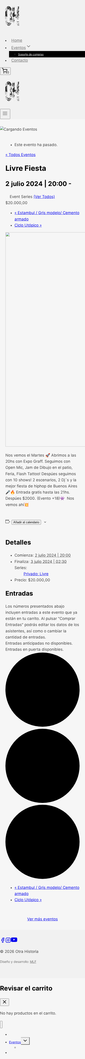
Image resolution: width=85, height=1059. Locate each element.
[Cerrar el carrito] (4, 1002)
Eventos (15, 1042)
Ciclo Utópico (28, 225)
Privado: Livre (36, 574)
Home (16, 40)
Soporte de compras (31, 54)
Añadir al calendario (26, 522)
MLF (33, 962)
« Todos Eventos (20, 154)
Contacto (19, 60)
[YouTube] (14, 941)
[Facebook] (2, 941)
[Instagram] (8, 941)
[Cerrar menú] (1, 1024)
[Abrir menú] (5, 114)
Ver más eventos (42, 919)
